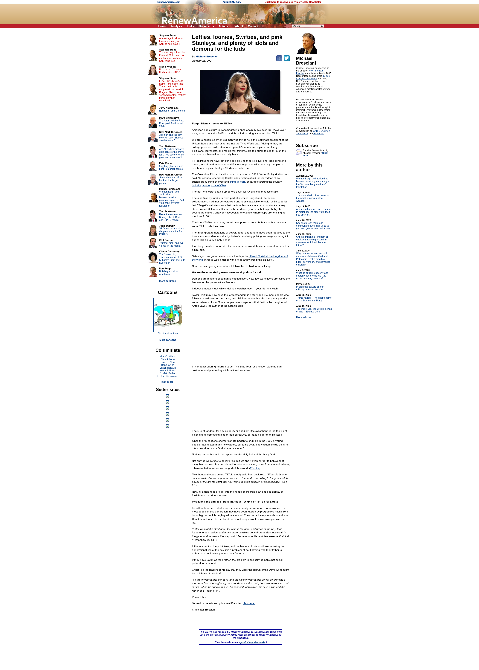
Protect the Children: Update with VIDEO (170, 71)
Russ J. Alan (168, 362)
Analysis (176, 26)
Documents (206, 26)
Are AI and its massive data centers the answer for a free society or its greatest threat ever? (172, 153)
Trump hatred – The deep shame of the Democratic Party (314, 298)
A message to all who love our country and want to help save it (170, 41)
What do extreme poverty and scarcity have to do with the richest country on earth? (312, 274)
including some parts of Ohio (209, 185)
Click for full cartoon (168, 333)
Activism (224, 26)
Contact (253, 26)
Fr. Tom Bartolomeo (167, 376)
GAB (315, 131)
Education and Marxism (172, 110)
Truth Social (302, 133)
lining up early (238, 181)
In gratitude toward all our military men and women (310, 287)
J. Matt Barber (168, 373)
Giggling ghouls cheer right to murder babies (171, 167)
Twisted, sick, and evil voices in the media (171, 244)
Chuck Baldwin (168, 367)
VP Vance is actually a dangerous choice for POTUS (171, 231)
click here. (249, 603)
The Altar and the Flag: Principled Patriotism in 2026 (171, 123)
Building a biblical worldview (168, 273)
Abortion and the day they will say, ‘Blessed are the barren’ (171, 137)
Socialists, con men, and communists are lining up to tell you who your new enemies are (313, 224)
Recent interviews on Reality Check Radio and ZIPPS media (170, 217)
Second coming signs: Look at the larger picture (171, 180)
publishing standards (252, 642)
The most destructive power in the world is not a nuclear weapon (312, 196)
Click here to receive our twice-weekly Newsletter (293, 2)
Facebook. (318, 133)
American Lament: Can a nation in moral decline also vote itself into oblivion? (313, 210)
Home (162, 26)
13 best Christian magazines (313, 77)
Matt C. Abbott (168, 356)
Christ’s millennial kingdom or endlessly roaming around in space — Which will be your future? (312, 240)
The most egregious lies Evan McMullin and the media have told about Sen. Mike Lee (172, 56)
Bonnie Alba (167, 365)
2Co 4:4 (255, 468)
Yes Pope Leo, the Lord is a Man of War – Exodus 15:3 (314, 309)
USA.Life (323, 131)
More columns (167, 281)
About (239, 26)
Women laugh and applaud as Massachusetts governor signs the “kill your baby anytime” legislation (312, 181)
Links (190, 26)
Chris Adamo (168, 359)
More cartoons (167, 339)
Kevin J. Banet (168, 370)
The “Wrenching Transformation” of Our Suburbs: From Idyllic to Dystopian (172, 258)
